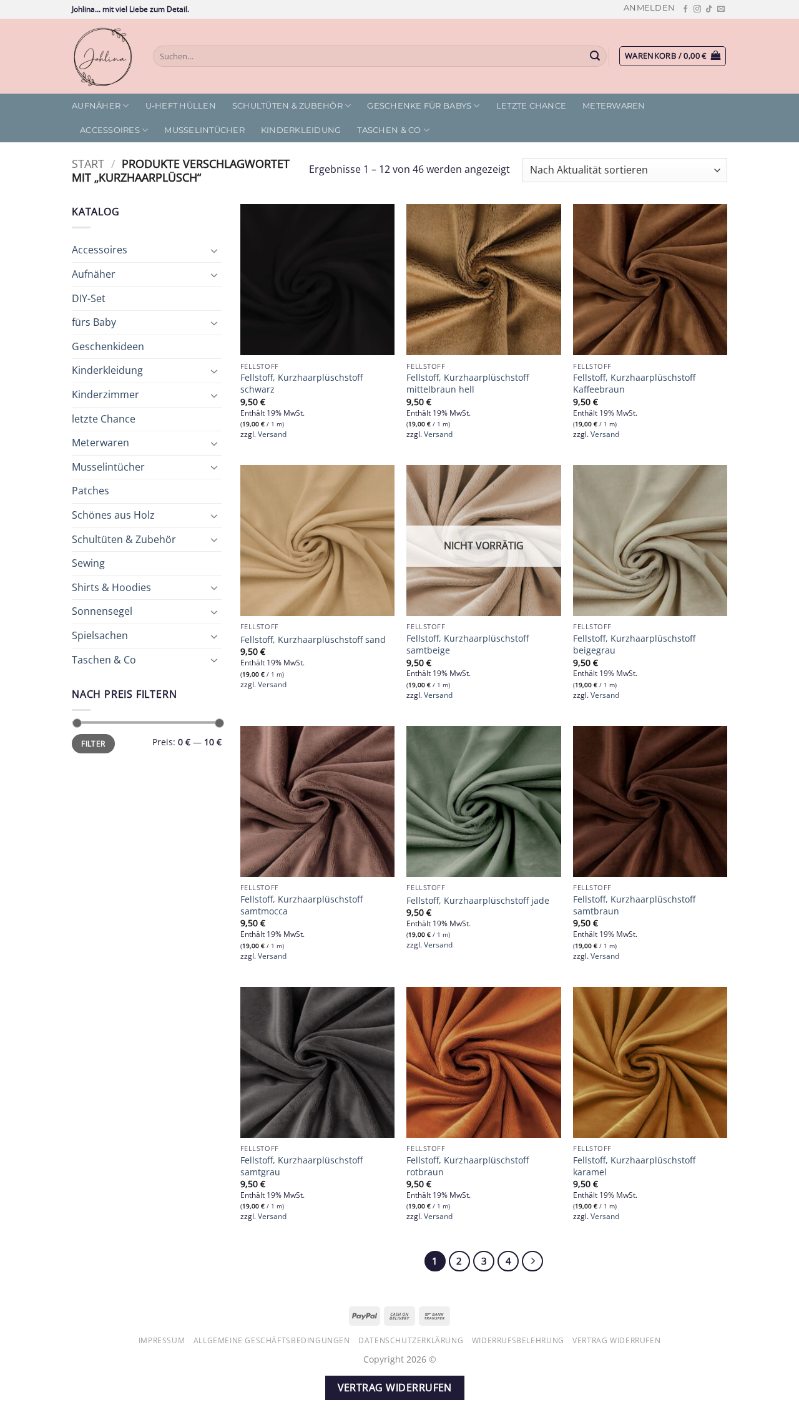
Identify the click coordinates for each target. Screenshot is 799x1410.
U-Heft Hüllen (180, 105)
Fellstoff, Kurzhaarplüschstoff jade (477, 900)
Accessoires (110, 130)
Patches (90, 490)
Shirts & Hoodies (111, 587)
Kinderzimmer (105, 394)
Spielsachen (100, 635)
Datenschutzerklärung (410, 1340)
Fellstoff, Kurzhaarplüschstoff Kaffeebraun (634, 383)
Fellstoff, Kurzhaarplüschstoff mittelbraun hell (467, 383)
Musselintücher (204, 130)
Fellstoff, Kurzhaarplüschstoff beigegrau (634, 644)
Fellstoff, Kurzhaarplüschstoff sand (313, 639)
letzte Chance (531, 105)
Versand (272, 434)
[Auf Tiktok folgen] (709, 9)
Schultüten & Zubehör (287, 105)
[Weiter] (532, 1261)
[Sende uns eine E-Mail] (721, 9)
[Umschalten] (214, 250)
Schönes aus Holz (113, 515)
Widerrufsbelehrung (518, 1340)
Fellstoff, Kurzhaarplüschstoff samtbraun (634, 905)
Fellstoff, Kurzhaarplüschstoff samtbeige (467, 644)
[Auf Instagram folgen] (697, 9)
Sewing (88, 563)
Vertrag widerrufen (616, 1340)
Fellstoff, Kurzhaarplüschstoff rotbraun (467, 1166)
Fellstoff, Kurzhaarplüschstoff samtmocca (301, 905)
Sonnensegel (102, 611)
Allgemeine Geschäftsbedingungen (272, 1340)
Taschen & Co (389, 130)
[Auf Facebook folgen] (685, 9)
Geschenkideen (108, 346)
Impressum (162, 1340)
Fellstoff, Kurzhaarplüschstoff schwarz (301, 383)
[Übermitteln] (595, 56)
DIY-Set (88, 298)
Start (88, 163)
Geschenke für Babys (419, 105)
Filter (93, 743)
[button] (649, 7)
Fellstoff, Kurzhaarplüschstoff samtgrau (301, 1166)
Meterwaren (613, 105)
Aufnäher (96, 105)
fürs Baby (94, 322)
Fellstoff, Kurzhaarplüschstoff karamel (634, 1166)
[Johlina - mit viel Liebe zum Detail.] (103, 56)
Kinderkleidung (301, 130)
